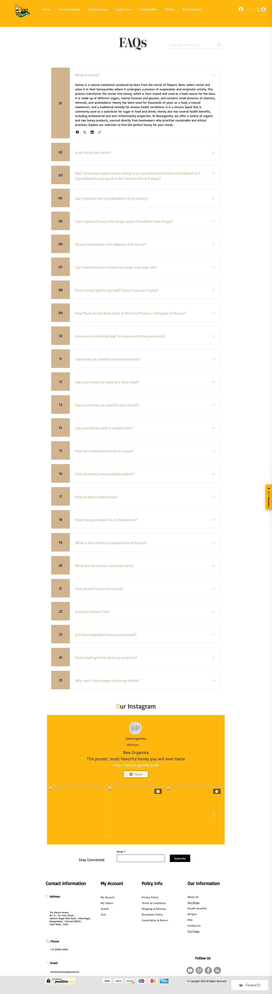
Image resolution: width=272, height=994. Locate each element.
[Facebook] (208, 970)
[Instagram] (199, 970)
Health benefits (197, 908)
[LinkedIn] (217, 970)
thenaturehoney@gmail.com (64, 971)
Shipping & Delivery (154, 909)
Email (120, 851)
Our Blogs (194, 902)
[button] (69, 9)
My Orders (107, 903)
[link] (262, 9)
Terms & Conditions (154, 903)
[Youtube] (190, 970)
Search (105, 909)
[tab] (60, 58)
